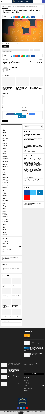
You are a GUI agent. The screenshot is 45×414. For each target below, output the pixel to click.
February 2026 (5, 138)
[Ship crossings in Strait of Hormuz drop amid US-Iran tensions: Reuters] (6, 291)
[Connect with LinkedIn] (22, 117)
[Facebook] (18, 408)
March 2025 (4, 156)
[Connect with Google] (31, 114)
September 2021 (5, 224)
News (3, 251)
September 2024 (5, 166)
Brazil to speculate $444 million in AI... (16, 306)
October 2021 (4, 222)
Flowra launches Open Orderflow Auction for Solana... (6, 285)
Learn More (5, 46)
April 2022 (4, 213)
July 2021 (4, 227)
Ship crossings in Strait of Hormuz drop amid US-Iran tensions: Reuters (14, 376)
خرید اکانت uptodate (27, 168)
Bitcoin (3, 243)
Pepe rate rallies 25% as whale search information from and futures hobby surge (13, 370)
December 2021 (5, 219)
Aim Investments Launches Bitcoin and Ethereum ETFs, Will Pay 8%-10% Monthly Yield (36, 348)
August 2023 (4, 187)
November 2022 (5, 201)
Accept (20, 412)
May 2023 (4, 192)
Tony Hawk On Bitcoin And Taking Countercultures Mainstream (21, 88)
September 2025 (5, 146)
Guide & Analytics (5, 8)
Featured (4, 248)
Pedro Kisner (26, 158)
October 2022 (4, 203)
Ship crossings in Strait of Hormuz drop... (6, 296)
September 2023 (5, 185)
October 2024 (4, 164)
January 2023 (4, 198)
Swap (4, 51)
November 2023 (5, 182)
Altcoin (3, 241)
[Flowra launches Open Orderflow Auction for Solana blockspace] (6, 281)
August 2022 (4, 206)
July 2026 (4, 130)
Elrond (3, 244)
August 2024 (4, 167)
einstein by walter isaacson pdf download (31, 162)
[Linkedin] (24, 408)
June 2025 (4, 151)
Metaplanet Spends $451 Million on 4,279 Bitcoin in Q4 (36, 88)
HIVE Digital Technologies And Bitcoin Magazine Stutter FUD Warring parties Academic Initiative (11, 62)
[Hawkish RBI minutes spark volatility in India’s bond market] (6, 312)
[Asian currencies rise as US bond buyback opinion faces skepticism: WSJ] (16, 312)
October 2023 (4, 184)
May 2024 (4, 172)
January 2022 (4, 218)
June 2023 (4, 190)
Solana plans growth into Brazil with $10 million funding (34, 61)
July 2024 (4, 169)
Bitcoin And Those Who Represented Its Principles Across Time (7, 88)
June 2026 (4, 132)
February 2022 (5, 216)
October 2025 (4, 145)
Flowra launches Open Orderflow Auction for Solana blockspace (14, 364)
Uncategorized (26, 391)
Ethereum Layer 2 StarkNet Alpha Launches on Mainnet (36, 354)
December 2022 (5, 200)
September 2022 (5, 205)
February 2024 (5, 177)
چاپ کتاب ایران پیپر (27, 179)
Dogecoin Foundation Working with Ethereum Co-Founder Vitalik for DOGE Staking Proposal (36, 335)
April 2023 (4, 193)
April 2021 (4, 232)
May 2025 (4, 153)
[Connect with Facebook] (10, 114)
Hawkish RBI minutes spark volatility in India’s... (6, 316)
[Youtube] (27, 408)
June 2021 (4, 229)
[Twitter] (21, 408)
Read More (25, 412)
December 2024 (5, 161)
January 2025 (4, 159)
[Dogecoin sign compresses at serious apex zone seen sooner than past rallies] (6, 302)
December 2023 (5, 180)
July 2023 (4, 188)
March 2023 (4, 195)
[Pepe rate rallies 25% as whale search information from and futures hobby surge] (16, 281)
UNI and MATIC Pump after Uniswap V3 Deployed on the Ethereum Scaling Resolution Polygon (36, 342)
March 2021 (4, 234)
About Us (4, 264)
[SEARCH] (41, 126)
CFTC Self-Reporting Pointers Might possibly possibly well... (16, 296)
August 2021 (4, 226)
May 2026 (4, 133)
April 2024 (4, 174)
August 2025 (4, 148)
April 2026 (4, 135)
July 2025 (4, 150)
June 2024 (4, 171)
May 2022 (4, 211)
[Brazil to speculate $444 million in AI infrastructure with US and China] (16, 302)
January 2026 (4, 140)
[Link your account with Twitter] (18, 114)
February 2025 (5, 158)
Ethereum (4, 246)
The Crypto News (8, 51)
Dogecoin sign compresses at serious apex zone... (6, 306)
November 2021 (5, 221)
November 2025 (5, 143)
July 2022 (4, 208)
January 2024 (4, 179)
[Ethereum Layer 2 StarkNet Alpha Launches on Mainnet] (27, 355)
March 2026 (4, 137)
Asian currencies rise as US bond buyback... (16, 316)
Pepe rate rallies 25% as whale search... (16, 285)
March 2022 (4, 214)
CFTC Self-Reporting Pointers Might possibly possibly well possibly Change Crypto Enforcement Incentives (33, 146)
